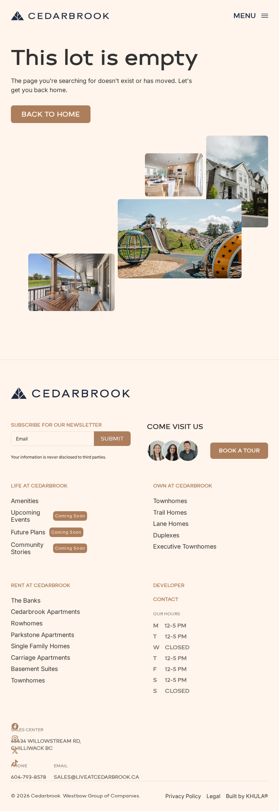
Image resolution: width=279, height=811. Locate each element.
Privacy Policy (183, 796)
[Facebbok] (15, 726)
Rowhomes (27, 623)
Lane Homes (170, 523)
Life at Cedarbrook (39, 486)
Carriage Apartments (40, 657)
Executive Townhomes (184, 546)
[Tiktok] (15, 763)
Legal (213, 796)
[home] (60, 15)
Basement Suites (34, 668)
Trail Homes (170, 512)
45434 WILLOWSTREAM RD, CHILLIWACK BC (46, 744)
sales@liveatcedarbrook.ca (96, 777)
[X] (15, 751)
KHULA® (257, 796)
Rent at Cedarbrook (40, 585)
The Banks (25, 600)
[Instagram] (15, 739)
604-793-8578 (28, 777)
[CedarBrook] (70, 393)
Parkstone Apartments (42, 634)
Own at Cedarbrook (182, 486)
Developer (168, 585)
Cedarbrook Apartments (45, 611)
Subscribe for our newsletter (56, 425)
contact (165, 599)
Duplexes (166, 535)
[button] (250, 15)
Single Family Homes (40, 646)
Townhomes (170, 500)
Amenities (24, 500)
